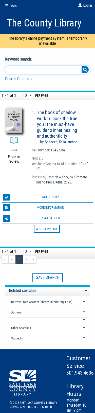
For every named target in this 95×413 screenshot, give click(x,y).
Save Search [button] (47, 277)
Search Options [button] (17, 78)
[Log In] (79, 5)
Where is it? (50, 197)
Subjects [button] (17, 338)
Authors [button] (16, 312)
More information (50, 207)
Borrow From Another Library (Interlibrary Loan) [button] (41, 302)
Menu (14, 6)
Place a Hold (50, 218)
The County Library (44, 23)
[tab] (47, 290)
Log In (87, 5)
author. (61, 142)
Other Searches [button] (21, 328)
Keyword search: (19, 59)
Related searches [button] (22, 290)
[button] (47, 320)
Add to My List (47, 229)
